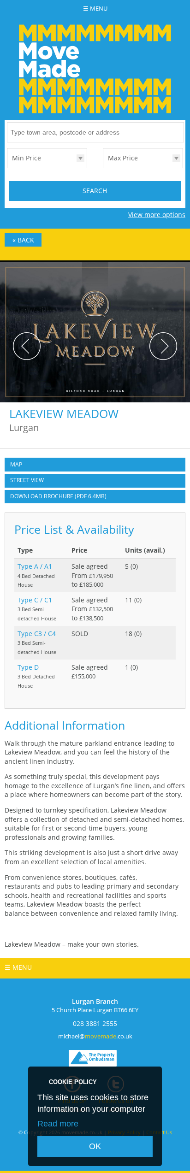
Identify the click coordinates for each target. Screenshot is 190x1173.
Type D (28, 667)
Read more (57, 1123)
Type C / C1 (35, 599)
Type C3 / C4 (37, 633)
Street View (27, 480)
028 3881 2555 (95, 1023)
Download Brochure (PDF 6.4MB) (58, 496)
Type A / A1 (35, 566)
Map (16, 464)
